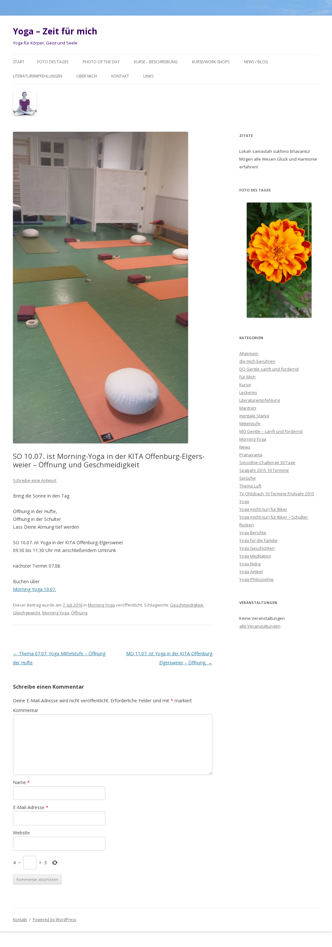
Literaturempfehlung (259, 400)
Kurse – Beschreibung (156, 62)
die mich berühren (257, 361)
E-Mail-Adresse (30, 807)
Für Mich (247, 377)
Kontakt (120, 76)
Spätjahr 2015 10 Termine (264, 470)
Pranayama (250, 455)
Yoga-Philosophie (256, 579)
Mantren (247, 408)
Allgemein (248, 353)
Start (18, 62)
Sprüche (247, 478)
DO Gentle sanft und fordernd (269, 369)
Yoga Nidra (250, 564)
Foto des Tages (52, 62)
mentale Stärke (254, 416)
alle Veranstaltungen (259, 626)
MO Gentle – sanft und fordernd (270, 431)
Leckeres (248, 392)
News (244, 447)
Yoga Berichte (252, 532)
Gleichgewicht (26, 613)
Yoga (244, 501)
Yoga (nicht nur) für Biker (263, 509)
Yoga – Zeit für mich (55, 31)
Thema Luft (250, 486)
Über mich (87, 76)
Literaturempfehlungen (37, 76)
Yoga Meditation (255, 556)
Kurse (245, 384)
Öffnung (79, 613)
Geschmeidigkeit (186, 605)
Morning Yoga (101, 605)
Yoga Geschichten (257, 548)
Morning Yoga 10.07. (34, 589)
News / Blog (256, 62)
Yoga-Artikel (251, 571)
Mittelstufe (249, 423)
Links (148, 76)
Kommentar (25, 710)
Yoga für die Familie (258, 540)
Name (21, 782)
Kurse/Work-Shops (211, 62)
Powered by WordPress (54, 919)
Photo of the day (101, 62)
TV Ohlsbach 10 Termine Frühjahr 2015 (276, 494)
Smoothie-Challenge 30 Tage (267, 462)
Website (21, 833)
